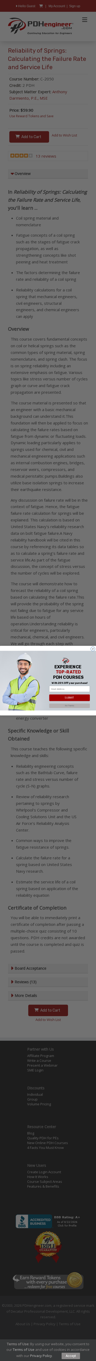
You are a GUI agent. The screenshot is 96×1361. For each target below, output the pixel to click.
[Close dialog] (93, 649)
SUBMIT (69, 697)
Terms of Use (23, 1349)
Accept (71, 1356)
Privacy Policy (41, 1355)
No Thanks (69, 705)
